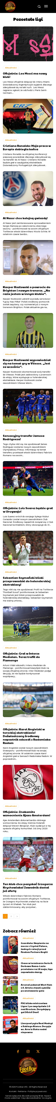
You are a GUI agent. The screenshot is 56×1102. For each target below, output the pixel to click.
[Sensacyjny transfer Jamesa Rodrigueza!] (28, 406)
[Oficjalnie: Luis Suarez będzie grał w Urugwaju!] (28, 478)
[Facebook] (18, 1052)
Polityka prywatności (37, 1091)
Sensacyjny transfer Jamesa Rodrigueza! (23, 437)
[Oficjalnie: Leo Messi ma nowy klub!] (28, 43)
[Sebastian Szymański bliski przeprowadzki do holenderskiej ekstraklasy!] (28, 548)
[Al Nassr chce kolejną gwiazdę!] (28, 188)
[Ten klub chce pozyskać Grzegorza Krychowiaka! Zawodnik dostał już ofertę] (28, 854)
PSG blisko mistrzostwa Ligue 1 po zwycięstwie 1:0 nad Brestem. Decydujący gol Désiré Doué (35, 1008)
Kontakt (13, 1091)
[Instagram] (28, 1052)
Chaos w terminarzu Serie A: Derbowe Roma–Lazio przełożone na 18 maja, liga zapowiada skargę (37, 968)
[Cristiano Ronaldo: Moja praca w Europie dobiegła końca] (28, 116)
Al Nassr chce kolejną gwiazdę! (25, 218)
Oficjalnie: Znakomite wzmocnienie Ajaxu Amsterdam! (26, 813)
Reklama (22, 1091)
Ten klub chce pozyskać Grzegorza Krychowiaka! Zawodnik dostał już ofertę (28, 887)
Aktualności (11, 68)
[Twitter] (38, 1052)
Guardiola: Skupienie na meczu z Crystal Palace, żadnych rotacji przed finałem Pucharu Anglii (35, 947)
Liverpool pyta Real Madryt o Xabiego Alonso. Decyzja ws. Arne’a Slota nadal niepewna (37, 1028)
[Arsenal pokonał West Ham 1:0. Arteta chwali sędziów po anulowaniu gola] (10, 985)
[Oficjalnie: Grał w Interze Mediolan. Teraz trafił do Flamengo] (28, 624)
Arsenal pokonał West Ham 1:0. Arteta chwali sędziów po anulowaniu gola (36, 987)
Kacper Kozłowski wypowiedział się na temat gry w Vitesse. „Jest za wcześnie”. (27, 363)
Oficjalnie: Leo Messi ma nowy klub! (25, 75)
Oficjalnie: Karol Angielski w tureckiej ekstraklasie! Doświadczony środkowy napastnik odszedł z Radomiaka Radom (27, 736)
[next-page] (17, 916)
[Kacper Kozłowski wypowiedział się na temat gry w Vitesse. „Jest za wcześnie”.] (28, 330)
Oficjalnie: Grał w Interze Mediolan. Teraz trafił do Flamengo (21, 656)
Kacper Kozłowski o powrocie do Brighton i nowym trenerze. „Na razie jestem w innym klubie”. (26, 290)
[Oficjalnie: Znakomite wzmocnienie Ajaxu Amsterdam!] (28, 782)
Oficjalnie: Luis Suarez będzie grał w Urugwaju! (28, 509)
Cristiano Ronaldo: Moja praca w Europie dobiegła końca (27, 147)
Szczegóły (47, 1098)
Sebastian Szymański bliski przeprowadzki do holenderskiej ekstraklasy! (27, 581)
